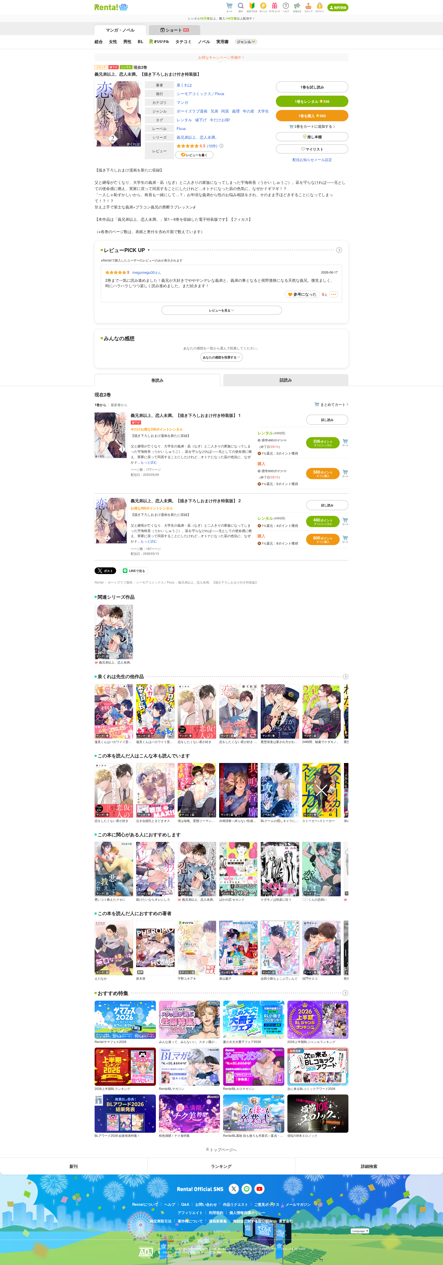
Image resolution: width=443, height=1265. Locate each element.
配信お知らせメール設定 (312, 159)
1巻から (100, 404)
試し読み (327, 419)
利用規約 (216, 1212)
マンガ (182, 102)
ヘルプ (169, 1204)
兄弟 (214, 111)
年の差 (248, 111)
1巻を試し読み (312, 86)
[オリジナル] (159, 41)
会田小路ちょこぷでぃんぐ (279, 978)
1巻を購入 (312, 115)
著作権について (190, 1220)
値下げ (201, 119)
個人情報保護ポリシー (247, 1212)
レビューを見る (219, 310)
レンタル (184, 119)
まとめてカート (333, 404)
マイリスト (315, 149)
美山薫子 (225, 978)
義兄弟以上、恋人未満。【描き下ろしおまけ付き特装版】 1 (186, 415)
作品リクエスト (235, 1204)
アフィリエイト (190, 1212)
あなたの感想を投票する (220, 357)
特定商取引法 (161, 1220)
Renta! (99, 582)
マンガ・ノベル (120, 30)
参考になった (305, 294)
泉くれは (184, 84)
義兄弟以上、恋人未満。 (198, 137)
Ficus (181, 128)
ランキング (221, 1166)
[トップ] (106, 7)
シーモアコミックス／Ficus (200, 93)
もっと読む (148, 462)
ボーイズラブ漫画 (192, 111)
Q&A (185, 1204)
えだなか (101, 978)
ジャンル (244, 41)
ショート (177, 30)
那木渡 (140, 978)
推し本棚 (314, 136)
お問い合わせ (206, 1204)
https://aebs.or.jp (167, 1256)
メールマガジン (298, 1204)
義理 (236, 111)
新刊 (73, 1166)
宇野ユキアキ (187, 978)
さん (146, 272)
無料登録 (340, 7)
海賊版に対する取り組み (253, 1220)
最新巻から (119, 404)
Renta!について (145, 1204)
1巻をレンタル (312, 101)
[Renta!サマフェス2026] (123, 7)
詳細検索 (369, 1166)
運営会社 (286, 1220)
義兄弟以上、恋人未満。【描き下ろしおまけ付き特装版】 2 (186, 501)
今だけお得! (220, 119)
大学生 (263, 111)
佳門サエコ (310, 978)
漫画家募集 (218, 1220)
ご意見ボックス (266, 1204)
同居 (225, 111)
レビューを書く (197, 155)
